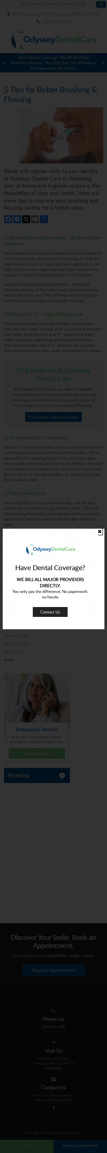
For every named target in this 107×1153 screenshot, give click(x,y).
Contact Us (50, 612)
